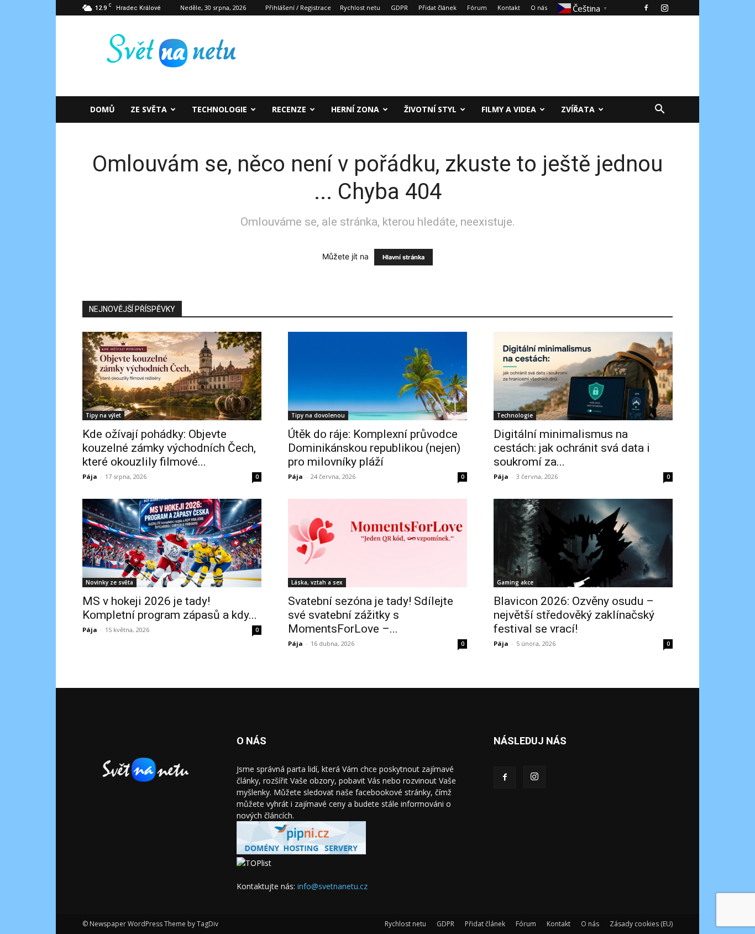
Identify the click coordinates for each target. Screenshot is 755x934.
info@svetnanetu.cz (332, 886)
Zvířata (578, 109)
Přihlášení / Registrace (298, 7)
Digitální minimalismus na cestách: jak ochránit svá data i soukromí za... (572, 447)
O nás (539, 7)
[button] (659, 110)
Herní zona (355, 109)
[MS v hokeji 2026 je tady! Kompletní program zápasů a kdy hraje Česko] (171, 543)
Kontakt (508, 7)
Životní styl (430, 109)
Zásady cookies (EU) (641, 923)
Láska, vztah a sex (317, 582)
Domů (102, 109)
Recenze (289, 109)
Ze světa (148, 109)
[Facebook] (646, 7)
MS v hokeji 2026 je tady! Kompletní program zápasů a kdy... (169, 608)
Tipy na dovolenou (318, 415)
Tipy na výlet (103, 415)
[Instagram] (664, 7)
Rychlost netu (360, 7)
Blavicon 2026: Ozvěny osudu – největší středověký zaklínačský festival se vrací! (574, 614)
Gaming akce (515, 582)
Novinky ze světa (109, 582)
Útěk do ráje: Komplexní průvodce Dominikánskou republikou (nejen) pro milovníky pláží (374, 447)
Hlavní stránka (403, 257)
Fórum (477, 7)
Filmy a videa (508, 109)
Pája (89, 476)
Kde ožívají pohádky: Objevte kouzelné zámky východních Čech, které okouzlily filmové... (169, 447)
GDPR (399, 7)
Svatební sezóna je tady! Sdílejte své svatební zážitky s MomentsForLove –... (370, 614)
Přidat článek (437, 7)
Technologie (219, 109)
